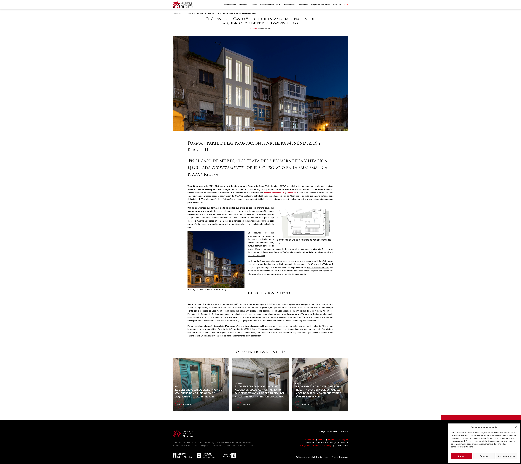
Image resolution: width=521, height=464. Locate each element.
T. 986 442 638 (342, 445)
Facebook (310, 439)
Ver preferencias (506, 456)
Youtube (332, 439)
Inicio (175, 13)
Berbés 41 (291, 192)
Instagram (343, 439)
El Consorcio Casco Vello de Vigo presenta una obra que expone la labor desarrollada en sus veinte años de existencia (318, 391)
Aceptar (461, 456)
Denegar (484, 456)
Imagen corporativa (328, 431)
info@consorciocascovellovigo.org (315, 445)
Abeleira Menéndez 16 (274, 192)
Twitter (321, 439)
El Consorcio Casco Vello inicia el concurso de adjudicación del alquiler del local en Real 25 (198, 393)
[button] (515, 427)
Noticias (181, 13)
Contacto (344, 431)
